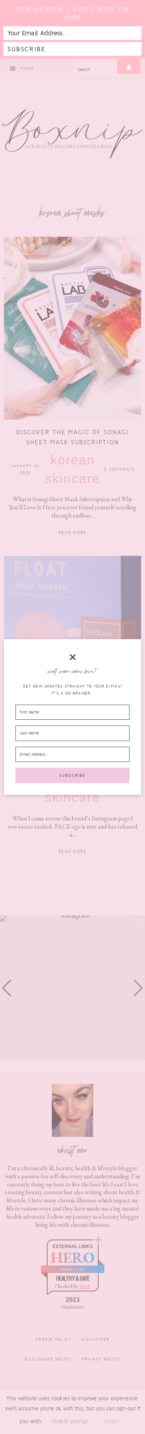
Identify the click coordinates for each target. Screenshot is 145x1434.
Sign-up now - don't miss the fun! (72, 13)
